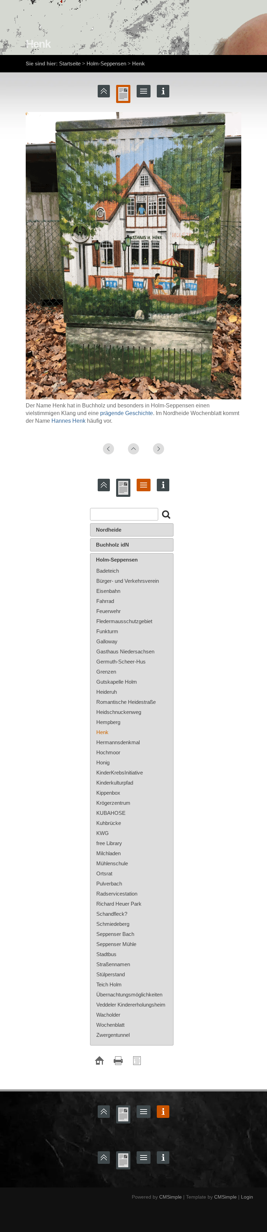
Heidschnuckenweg (118, 712)
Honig (103, 762)
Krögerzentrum (113, 803)
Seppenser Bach (115, 934)
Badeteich (107, 571)
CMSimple (170, 1197)
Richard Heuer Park (118, 904)
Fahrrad (105, 601)
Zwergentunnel (113, 1035)
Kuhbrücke (108, 823)
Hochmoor (108, 752)
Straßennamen (113, 964)
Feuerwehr (108, 611)
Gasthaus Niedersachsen (125, 651)
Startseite (70, 63)
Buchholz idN (112, 545)
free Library (109, 843)
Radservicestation (116, 894)
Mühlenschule (112, 863)
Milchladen (108, 853)
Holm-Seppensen (106, 63)
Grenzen (106, 672)
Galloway (107, 641)
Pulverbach (109, 884)
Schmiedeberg (112, 924)
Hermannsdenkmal (118, 742)
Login (247, 1197)
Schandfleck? (111, 914)
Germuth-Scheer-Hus (121, 662)
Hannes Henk (68, 421)
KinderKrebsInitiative (119, 773)
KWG (102, 833)
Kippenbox (108, 793)
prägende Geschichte (126, 413)
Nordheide (108, 530)
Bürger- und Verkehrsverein (127, 581)
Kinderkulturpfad (114, 783)
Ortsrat (104, 873)
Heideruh (106, 692)
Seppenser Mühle (116, 944)
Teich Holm (109, 984)
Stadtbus (106, 954)
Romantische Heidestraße (126, 702)
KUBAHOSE (111, 813)
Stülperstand (110, 974)
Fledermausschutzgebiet (124, 621)
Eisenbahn (108, 591)
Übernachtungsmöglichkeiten (129, 994)
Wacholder (108, 1015)
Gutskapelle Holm (116, 682)
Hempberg (108, 722)
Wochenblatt (110, 1025)
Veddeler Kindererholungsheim (130, 1005)
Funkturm (107, 631)
